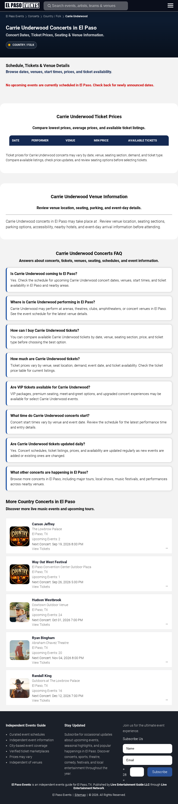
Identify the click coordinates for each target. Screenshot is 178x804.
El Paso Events (15, 16)
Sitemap (80, 795)
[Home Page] (22, 5)
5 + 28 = (125, 772)
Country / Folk (52, 16)
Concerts (33, 16)
